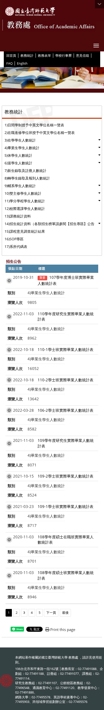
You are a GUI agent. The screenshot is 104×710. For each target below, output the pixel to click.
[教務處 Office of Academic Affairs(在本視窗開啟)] (30, 11)
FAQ (9, 63)
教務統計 (27, 55)
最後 (65, 612)
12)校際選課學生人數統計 (25, 208)
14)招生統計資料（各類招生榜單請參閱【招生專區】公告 (49, 223)
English (22, 63)
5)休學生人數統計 (18, 155)
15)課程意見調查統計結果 (25, 231)
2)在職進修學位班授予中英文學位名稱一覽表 (40, 132)
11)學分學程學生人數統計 (25, 201)
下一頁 (51, 612)
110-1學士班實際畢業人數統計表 (65, 349)
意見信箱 (82, 55)
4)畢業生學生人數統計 (22, 147)
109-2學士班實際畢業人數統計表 (65, 476)
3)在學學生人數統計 (20, 140)
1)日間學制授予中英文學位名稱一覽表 (34, 125)
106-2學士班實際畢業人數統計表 (65, 410)
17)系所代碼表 (16, 246)
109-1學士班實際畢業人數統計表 (65, 506)
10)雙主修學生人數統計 (23, 193)
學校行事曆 (63, 55)
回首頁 (11, 55)
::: (4, 55)
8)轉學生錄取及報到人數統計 (27, 178)
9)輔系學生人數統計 (20, 185)
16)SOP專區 (14, 238)
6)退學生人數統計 (18, 163)
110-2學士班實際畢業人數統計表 (65, 379)
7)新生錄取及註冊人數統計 (25, 170)
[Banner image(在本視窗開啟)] (52, 80)
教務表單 (44, 55)
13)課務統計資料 (18, 216)
